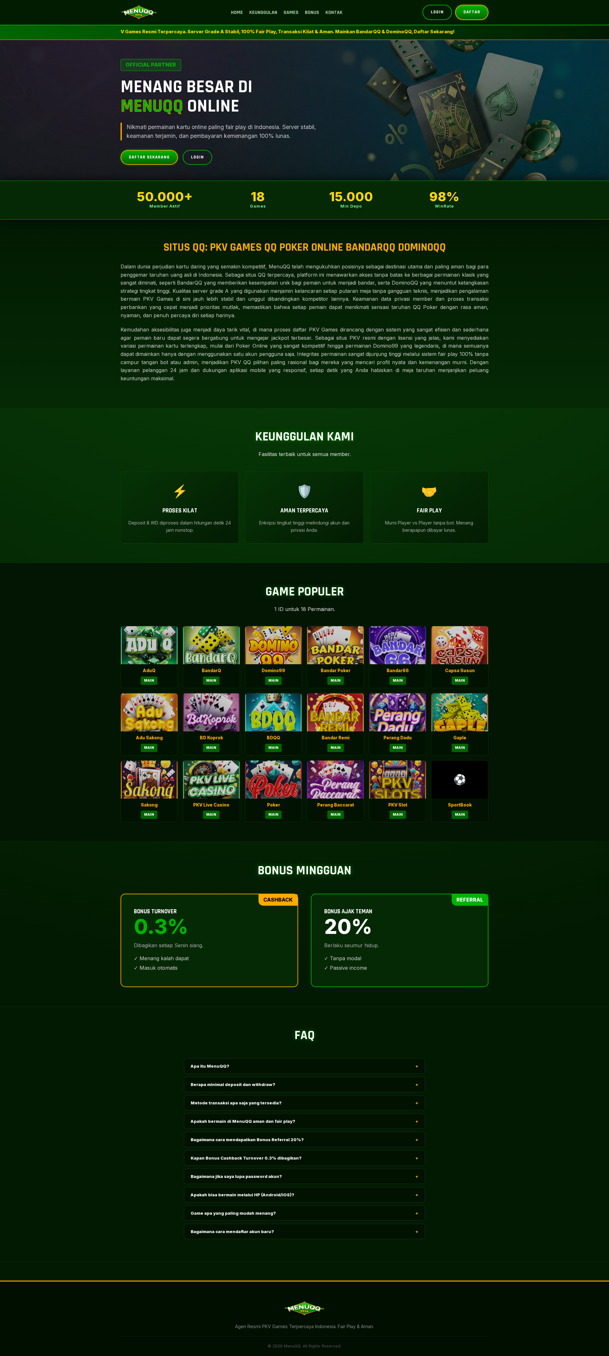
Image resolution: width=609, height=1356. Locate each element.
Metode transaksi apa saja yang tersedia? (304, 1102)
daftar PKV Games (315, 329)
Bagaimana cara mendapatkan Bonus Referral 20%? (304, 1139)
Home (237, 12)
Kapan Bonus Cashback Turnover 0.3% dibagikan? (304, 1157)
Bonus (312, 12)
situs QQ (255, 275)
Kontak (334, 12)
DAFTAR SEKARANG (149, 157)
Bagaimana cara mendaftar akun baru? (304, 1231)
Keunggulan (263, 12)
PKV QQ (241, 362)
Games (291, 12)
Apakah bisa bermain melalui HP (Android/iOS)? (304, 1194)
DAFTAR (471, 12)
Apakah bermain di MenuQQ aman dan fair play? (304, 1121)
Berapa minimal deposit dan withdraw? (304, 1084)
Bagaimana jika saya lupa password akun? (304, 1176)
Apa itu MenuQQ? (304, 1066)
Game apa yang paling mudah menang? (304, 1213)
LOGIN (437, 12)
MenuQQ (279, 266)
